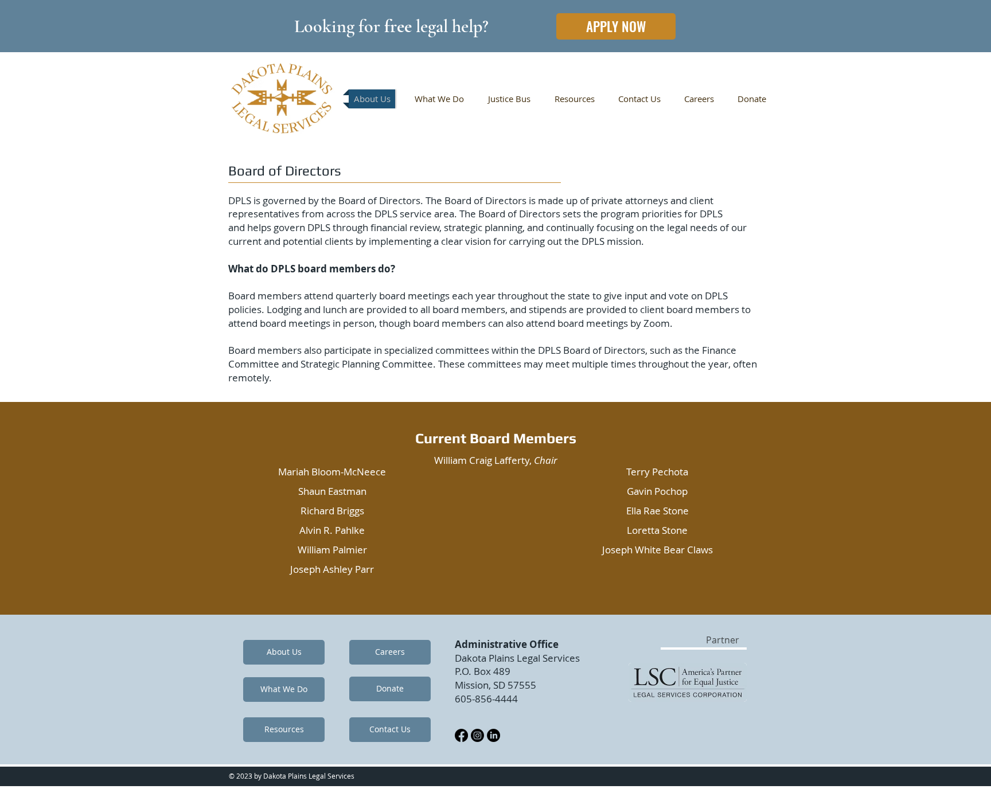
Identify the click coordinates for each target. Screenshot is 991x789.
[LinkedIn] (493, 735)
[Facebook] (461, 735)
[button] (726, 640)
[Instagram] (477, 735)
